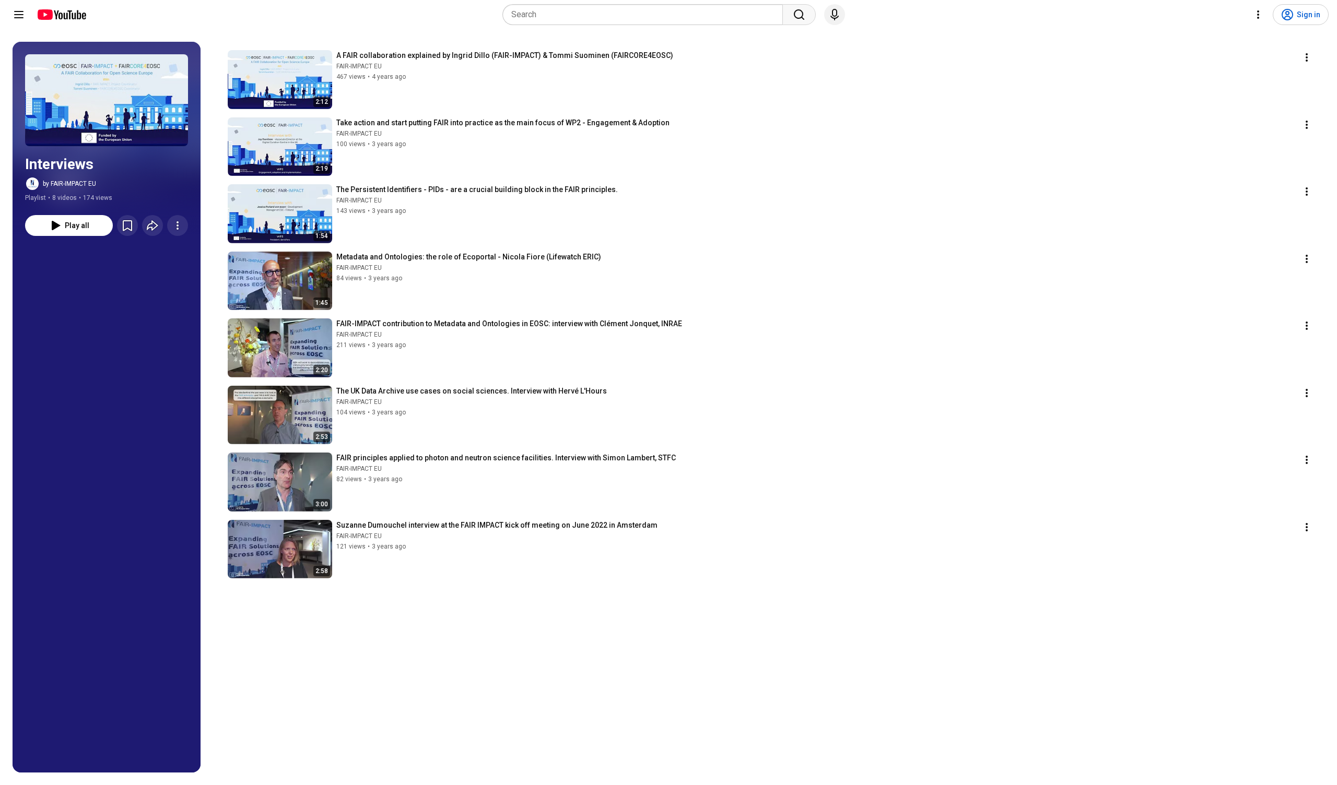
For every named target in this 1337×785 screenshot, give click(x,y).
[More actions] (177, 225)
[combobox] (645, 14)
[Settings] (1258, 14)
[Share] (152, 225)
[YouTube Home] (61, 14)
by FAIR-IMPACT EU (69, 183)
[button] (106, 100)
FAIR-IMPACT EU (359, 66)
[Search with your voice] (834, 14)
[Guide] (19, 14)
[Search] (799, 14)
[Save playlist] (127, 225)
